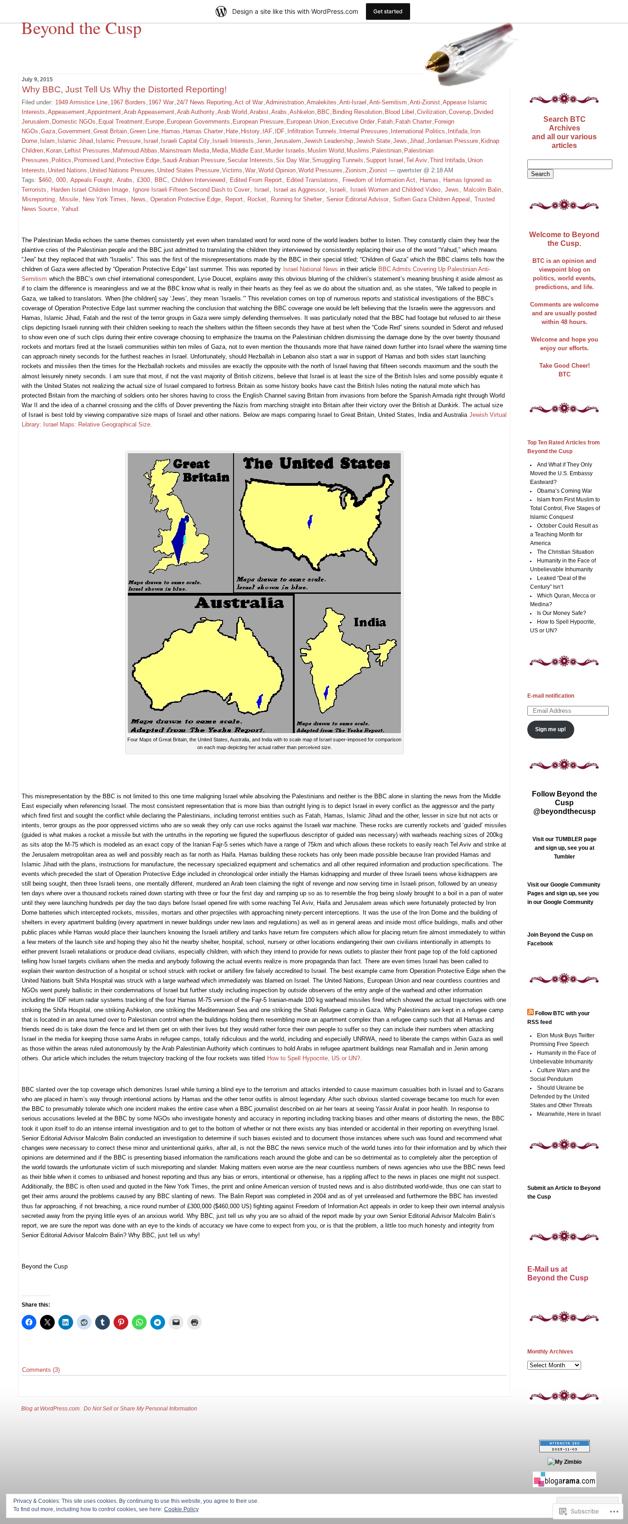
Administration (285, 102)
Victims (232, 170)
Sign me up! (550, 729)
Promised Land (94, 160)
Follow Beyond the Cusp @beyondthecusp (564, 802)
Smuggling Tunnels (337, 160)
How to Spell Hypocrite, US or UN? (313, 1058)
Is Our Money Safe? (561, 613)
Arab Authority (196, 111)
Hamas (170, 131)
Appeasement (66, 111)
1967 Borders (128, 102)
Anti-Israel (352, 102)
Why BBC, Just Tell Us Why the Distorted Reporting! (124, 89)
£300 (143, 179)
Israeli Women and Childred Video (395, 189)
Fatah (385, 121)
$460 (45, 179)
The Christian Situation (565, 552)
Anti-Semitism (388, 102)
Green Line (144, 131)
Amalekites (322, 102)
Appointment (104, 111)
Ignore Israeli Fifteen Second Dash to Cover (191, 189)
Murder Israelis (285, 150)
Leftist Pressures (87, 150)
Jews (400, 140)
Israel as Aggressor (299, 189)
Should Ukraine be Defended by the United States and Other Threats (561, 1096)
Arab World (232, 111)
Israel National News (310, 269)
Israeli (338, 189)
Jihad (417, 140)
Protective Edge (138, 160)
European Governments (198, 121)
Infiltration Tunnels (312, 131)
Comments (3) (41, 1369)
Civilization (431, 111)
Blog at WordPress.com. (51, 1408)
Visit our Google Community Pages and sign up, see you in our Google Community (563, 893)
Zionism (355, 170)
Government (74, 131)
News (138, 199)
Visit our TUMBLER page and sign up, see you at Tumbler (564, 847)
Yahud (70, 208)
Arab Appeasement (149, 111)
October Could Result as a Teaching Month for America (564, 534)
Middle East (247, 150)
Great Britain (110, 131)
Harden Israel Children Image (89, 189)
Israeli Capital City (185, 140)
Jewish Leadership (328, 140)
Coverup (460, 111)
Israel (150, 140)
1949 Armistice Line (81, 102)
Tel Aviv (416, 160)
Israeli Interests (233, 140)
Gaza (48, 131)
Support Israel (384, 160)
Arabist (259, 111)
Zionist (378, 170)
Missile (68, 199)
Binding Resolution (357, 111)
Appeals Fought (91, 179)
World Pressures (320, 170)
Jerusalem (287, 140)
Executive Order (353, 121)
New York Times (104, 199)
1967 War (161, 102)
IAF (267, 131)
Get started (388, 11)
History (250, 131)
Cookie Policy (181, 1509)
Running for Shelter (296, 199)
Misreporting (38, 199)
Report (234, 199)
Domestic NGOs (74, 121)
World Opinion (277, 170)
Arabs (279, 111)
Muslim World (326, 150)
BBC (323, 111)
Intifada (458, 131)
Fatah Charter (413, 121)
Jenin (264, 140)
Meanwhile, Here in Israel (569, 1114)
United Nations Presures (122, 170)
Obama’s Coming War (564, 491)
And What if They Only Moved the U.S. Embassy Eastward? (561, 473)
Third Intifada (447, 160)
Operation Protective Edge (185, 199)
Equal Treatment (120, 121)
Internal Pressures (363, 131)
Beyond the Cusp (81, 27)
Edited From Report (256, 179)
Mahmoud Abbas (135, 150)
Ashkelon (302, 111)
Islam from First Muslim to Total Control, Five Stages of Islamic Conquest (565, 508)
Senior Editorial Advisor (357, 199)
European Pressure (258, 121)
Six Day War (292, 160)
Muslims (358, 150)
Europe (154, 121)
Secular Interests (250, 160)
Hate (232, 131)
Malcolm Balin (482, 189)
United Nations (67, 170)
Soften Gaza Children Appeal (431, 199)
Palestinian (386, 150)
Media (220, 150)
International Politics (418, 131)
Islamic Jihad (75, 140)
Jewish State (373, 140)
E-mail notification (550, 696)
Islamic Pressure (118, 140)
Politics (61, 160)
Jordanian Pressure (452, 140)
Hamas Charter (203, 131)
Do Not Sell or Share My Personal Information (140, 1408)
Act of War (248, 102)
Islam (47, 140)
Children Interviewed (198, 179)
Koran (54, 150)
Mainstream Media (184, 150)
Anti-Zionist (425, 102)
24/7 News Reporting (204, 102)
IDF (280, 131)
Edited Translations (312, 179)
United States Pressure (188, 170)
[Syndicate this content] (530, 1013)
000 (61, 179)
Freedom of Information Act (379, 179)
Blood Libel (399, 111)
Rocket (256, 199)
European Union (307, 121)
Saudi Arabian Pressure (193, 160)
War (250, 170)
